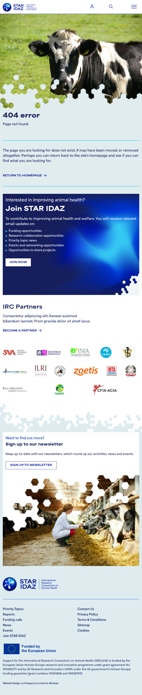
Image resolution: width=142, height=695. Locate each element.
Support (30, 683)
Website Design (11, 683)
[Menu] (134, 7)
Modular (54, 683)
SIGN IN (92, 6)
